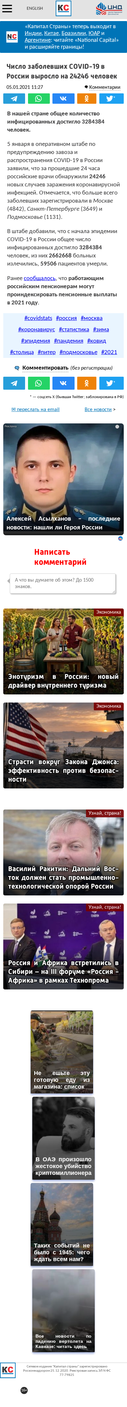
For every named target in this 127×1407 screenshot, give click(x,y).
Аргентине (38, 40)
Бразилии (74, 33)
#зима (101, 330)
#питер (47, 352)
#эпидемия (35, 341)
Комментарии (104, 87)
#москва (92, 318)
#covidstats (38, 318)
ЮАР (94, 33)
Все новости (98, 409)
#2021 (109, 352)
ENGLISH (35, 8)
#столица (22, 352)
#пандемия (68, 341)
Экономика (108, 612)
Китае (51, 33)
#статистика (74, 330)
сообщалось (40, 279)
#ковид (96, 341)
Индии (33, 33)
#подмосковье (78, 352)
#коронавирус (36, 330)
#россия (66, 318)
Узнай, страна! (105, 813)
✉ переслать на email (35, 409)
